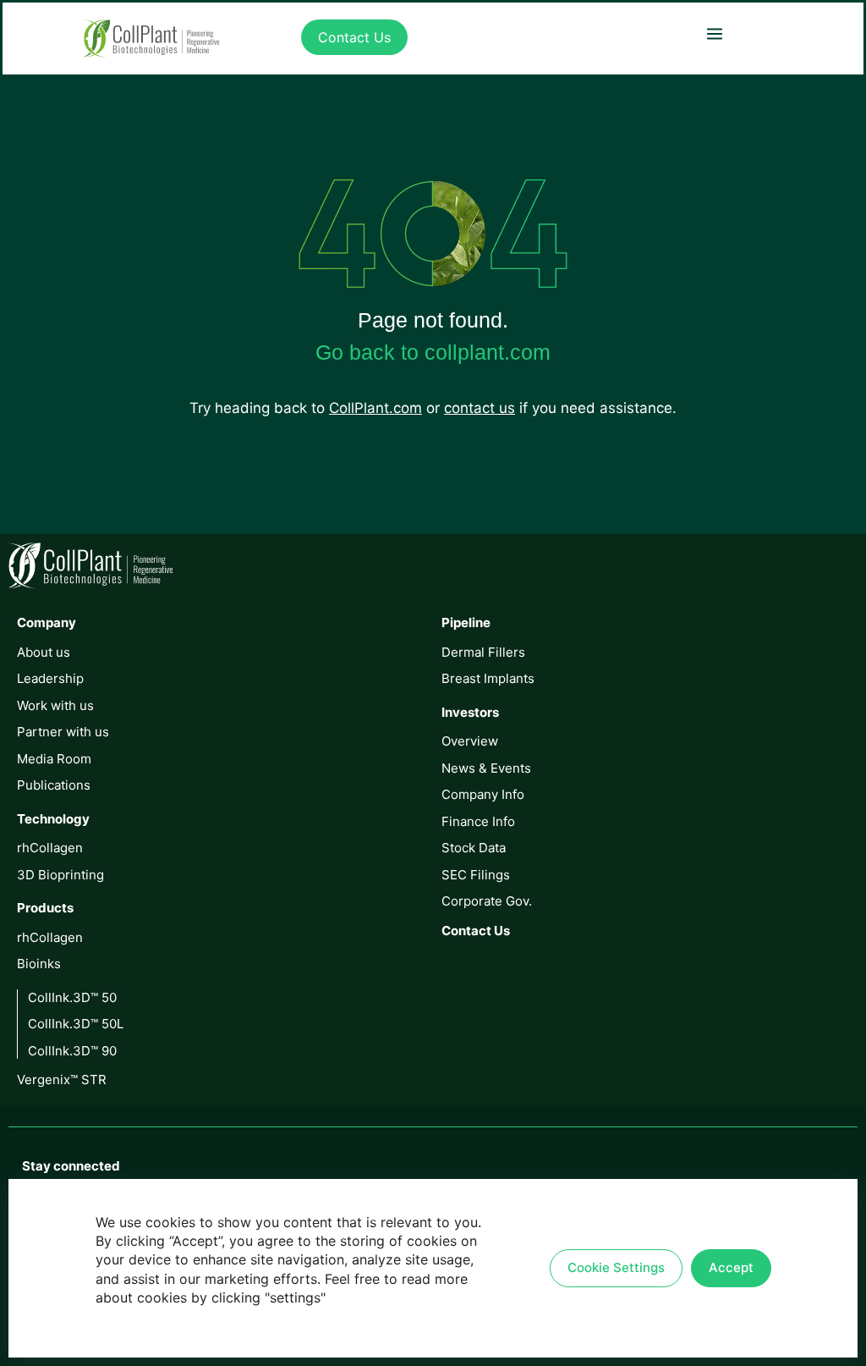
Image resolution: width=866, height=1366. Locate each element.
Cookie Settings (616, 1267)
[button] (714, 33)
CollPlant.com (375, 407)
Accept (731, 1267)
